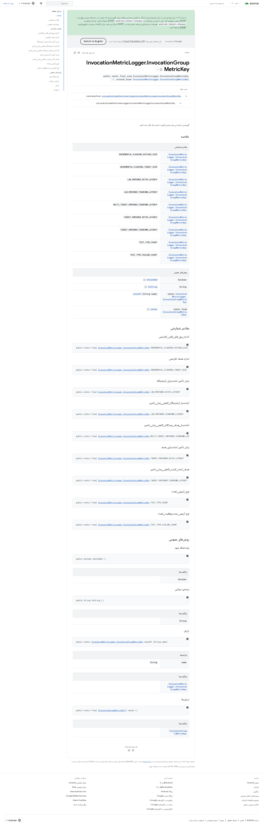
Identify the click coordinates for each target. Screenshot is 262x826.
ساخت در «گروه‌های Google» (161, 804)
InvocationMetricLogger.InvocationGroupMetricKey (161, 79)
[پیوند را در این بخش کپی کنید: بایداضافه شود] (171, 548)
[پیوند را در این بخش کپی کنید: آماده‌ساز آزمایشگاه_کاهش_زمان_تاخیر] (146, 403)
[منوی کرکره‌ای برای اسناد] (231, 3)
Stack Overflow (79, 800)
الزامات (256, 787)
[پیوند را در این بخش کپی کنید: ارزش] (180, 631)
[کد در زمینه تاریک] (187, 344)
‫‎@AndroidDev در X (164, 787)
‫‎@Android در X (166, 782)
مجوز (222, 820)
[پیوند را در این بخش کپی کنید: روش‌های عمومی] (166, 539)
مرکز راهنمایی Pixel (79, 787)
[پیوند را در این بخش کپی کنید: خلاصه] (177, 136)
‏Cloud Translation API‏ (134, 41)
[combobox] (59, 3)
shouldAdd (152, 279)
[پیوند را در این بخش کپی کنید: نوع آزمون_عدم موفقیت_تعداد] (154, 513)
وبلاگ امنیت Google (164, 796)
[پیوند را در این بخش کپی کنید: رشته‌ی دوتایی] (171, 589)
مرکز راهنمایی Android (77, 782)
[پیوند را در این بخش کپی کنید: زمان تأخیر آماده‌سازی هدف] (158, 447)
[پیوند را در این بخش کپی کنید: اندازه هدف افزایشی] (165, 359)
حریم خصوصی (212, 820)
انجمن (242, 820)
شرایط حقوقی (232, 820)
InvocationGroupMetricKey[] (112, 710)
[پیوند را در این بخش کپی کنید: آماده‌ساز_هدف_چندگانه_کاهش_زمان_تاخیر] (141, 425)
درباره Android (253, 820)
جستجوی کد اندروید (216, 3)
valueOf (137, 294)
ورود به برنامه (8, 3)
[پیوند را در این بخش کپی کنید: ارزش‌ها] (178, 699)
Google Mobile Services (76, 796)
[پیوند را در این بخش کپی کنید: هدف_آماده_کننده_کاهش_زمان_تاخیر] (147, 469)
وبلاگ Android (166, 791)
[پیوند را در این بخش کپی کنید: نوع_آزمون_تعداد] (168, 491)
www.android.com (78, 791)
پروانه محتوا (147, 761)
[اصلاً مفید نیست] (75, 53)
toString (152, 287)
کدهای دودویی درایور (251, 804)
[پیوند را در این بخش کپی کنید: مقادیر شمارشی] (166, 328)
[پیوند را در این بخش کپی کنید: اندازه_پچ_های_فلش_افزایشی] (155, 337)
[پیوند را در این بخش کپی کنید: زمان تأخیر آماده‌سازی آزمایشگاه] (153, 381)
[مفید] (79, 53)
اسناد (236, 3)
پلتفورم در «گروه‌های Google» (160, 800)
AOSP (187, 52)
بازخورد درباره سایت (196, 820)
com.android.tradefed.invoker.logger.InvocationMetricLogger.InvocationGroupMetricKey (141, 96)
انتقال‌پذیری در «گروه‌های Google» (159, 809)
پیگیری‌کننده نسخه (79, 804)
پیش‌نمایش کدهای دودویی (249, 796)
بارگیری (256, 791)
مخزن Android (253, 782)
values (154, 309)
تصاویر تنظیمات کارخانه (250, 800)
